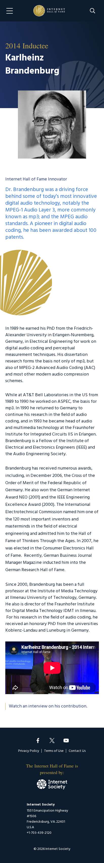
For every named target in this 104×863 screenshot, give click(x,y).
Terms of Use (54, 751)
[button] (92, 10)
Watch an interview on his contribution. (48, 706)
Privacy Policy (28, 751)
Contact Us (77, 751)
